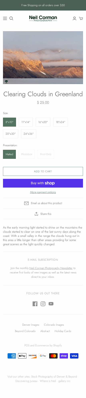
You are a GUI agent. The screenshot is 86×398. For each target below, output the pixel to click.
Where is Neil (48, 381)
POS (26, 345)
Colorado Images (54, 325)
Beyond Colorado (25, 331)
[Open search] (11, 18)
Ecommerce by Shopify (48, 345)
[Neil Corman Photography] (5, 18)
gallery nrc (64, 381)
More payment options (43, 192)
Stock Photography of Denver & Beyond (54, 377)
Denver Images (30, 325)
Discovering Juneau (26, 381)
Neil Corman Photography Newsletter (51, 268)
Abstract (45, 331)
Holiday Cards (63, 331)
